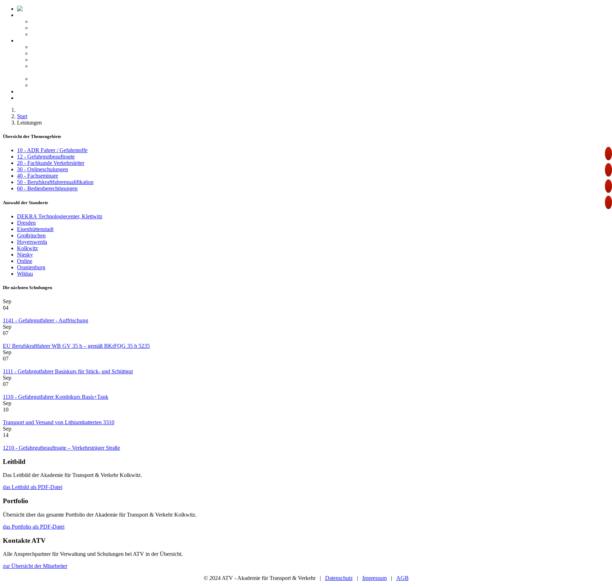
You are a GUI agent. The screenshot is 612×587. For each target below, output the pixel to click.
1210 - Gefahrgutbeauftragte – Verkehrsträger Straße (61, 448)
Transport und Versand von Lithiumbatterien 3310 (58, 422)
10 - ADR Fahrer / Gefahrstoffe (52, 150)
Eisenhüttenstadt (35, 229)
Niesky (25, 255)
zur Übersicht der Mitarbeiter (35, 566)
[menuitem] (67, 9)
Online (24, 261)
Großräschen (31, 235)
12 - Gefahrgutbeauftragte (46, 157)
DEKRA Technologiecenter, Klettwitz (59, 216)
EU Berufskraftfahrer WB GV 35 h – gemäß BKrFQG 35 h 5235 (76, 346)
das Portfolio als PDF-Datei (33, 527)
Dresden (26, 223)
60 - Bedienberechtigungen (47, 188)
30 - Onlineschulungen (42, 169)
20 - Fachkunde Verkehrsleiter (50, 163)
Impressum (374, 578)
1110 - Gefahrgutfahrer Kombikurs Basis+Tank (55, 397)
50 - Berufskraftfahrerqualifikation (55, 182)
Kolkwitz (27, 248)
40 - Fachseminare (37, 176)
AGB (402, 578)
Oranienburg (31, 267)
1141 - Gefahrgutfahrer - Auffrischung (45, 320)
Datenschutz (339, 578)
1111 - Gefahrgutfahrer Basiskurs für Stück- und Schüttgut (68, 371)
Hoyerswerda (32, 242)
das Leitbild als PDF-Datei (32, 487)
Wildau (25, 274)
